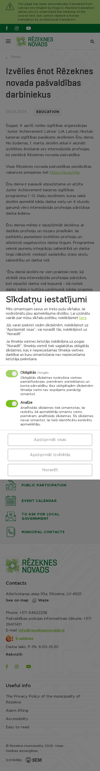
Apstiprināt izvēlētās (50, 455)
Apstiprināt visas (50, 440)
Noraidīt (50, 470)
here (83, 318)
